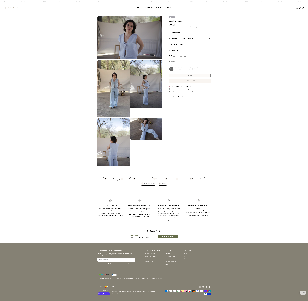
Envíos (166, 264)
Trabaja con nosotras (150, 259)
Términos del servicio (115, 263)
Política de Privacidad (128, 263)
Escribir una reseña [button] (168, 236)
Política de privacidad (125, 291)
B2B (185, 256)
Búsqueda (167, 253)
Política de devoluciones (139, 291)
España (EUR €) (111, 287)
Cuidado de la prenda (170, 261)
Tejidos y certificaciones (151, 256)
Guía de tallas (167, 269)
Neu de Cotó (105, 290)
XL (189, 69)
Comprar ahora (189, 81)
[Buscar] (297, 8)
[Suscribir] (133, 259)
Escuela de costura (150, 253)
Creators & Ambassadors (190, 259)
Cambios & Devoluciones (170, 256)
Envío (180, 27)
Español (99, 287)
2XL (196, 69)
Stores (185, 253)
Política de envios (151, 291)
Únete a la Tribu (149, 261)
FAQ (165, 267)
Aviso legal (114, 291)
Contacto (166, 259)
